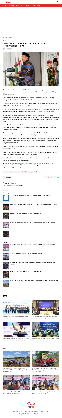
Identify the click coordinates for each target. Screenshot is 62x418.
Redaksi (47, 411)
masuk (11, 185)
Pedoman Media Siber (37, 411)
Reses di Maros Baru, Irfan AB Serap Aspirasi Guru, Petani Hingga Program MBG (15, 392)
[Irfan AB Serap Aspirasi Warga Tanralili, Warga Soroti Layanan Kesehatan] (45, 382)
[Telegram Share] (55, 177)
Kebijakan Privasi (17, 411)
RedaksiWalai (9, 48)
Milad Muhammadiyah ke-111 (29, 172)
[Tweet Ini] (48, 177)
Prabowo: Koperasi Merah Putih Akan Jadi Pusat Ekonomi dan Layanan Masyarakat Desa (16, 339)
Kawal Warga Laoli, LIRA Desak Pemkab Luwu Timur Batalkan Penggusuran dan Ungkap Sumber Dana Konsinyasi (45, 370)
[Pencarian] (58, 2)
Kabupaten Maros (14, 172)
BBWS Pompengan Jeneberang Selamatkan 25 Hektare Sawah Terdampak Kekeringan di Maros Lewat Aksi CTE (16, 370)
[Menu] (4, 1)
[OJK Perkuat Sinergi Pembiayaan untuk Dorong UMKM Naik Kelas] (16, 307)
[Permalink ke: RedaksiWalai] (4, 49)
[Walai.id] (8, 1)
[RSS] (32, 407)
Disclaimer (27, 411)
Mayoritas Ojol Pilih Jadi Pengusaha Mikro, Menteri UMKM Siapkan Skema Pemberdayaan (45, 339)
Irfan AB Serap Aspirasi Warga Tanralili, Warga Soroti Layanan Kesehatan (44, 392)
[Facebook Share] (45, 177)
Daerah (6, 172)
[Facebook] (29, 407)
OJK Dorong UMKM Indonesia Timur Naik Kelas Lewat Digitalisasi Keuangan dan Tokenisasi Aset (45, 317)
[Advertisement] (31, 22)
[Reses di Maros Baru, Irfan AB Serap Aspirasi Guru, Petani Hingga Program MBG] (16, 382)
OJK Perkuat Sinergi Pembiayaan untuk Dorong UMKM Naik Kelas (15, 317)
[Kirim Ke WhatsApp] (58, 177)
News (4, 40)
